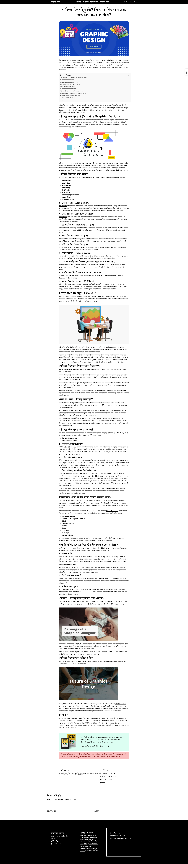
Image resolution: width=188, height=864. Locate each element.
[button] (186, 72)
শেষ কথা (64, 100)
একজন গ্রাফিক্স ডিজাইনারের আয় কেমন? (71, 96)
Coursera (118, 463)
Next (96, 811)
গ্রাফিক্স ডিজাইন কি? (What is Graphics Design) (74, 78)
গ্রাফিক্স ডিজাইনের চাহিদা (80, 559)
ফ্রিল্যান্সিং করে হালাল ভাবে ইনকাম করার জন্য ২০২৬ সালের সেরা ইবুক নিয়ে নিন (89, 850)
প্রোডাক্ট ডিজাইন (63, 217)
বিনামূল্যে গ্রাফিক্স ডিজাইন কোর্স (71, 449)
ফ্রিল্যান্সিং (102, 783)
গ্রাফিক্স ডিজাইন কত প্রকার (67, 80)
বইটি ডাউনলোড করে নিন (102, 746)
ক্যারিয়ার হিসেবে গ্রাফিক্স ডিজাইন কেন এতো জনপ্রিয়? (74, 93)
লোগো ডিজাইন (63, 206)
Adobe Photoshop (119, 501)
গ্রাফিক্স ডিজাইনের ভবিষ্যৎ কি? (69, 98)
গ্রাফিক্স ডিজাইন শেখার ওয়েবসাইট (104, 483)
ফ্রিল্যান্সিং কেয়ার (55, 2)
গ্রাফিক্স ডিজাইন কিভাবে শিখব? (68, 89)
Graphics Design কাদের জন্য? (69, 82)
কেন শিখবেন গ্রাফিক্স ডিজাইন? (68, 87)
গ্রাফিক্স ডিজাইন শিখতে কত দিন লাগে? (70, 84)
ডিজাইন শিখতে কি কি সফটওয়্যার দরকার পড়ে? (72, 91)
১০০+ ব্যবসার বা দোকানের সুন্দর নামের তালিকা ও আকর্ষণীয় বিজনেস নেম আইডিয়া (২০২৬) (89, 845)
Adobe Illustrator (112, 511)
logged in (59, 799)
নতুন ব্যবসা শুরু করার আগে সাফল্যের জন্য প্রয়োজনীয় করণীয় (88, 840)
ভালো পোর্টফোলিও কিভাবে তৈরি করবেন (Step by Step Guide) (89, 836)
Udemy (102, 463)
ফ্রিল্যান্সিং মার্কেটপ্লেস (108, 421)
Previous (51, 811)
